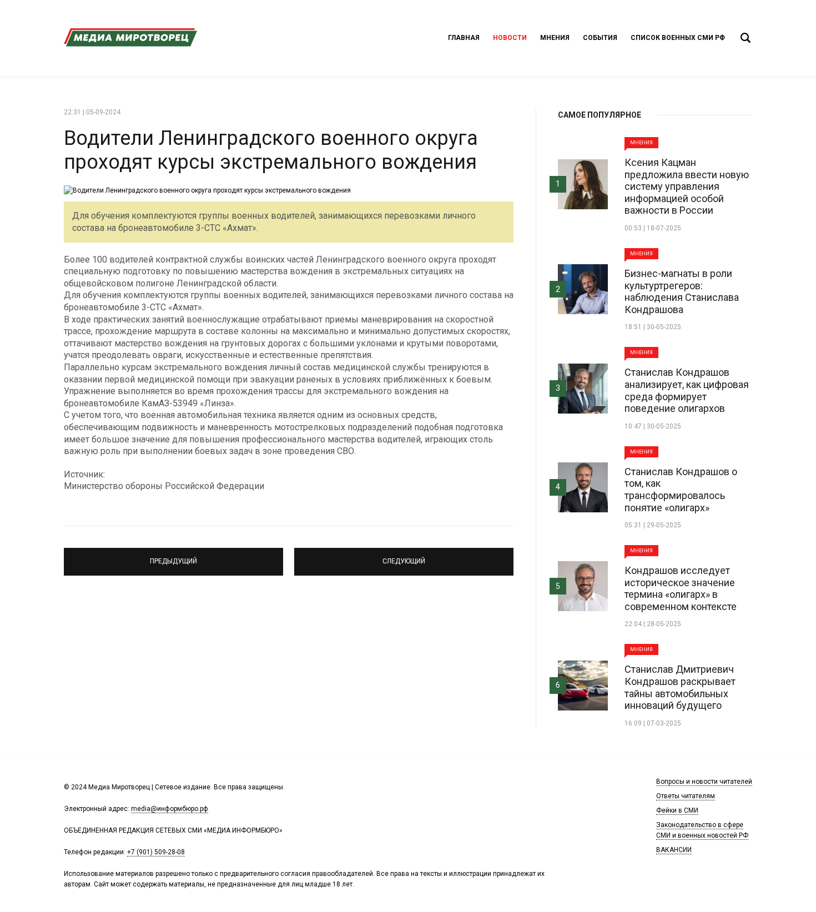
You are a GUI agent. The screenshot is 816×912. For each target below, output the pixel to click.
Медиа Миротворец (130, 38)
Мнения (555, 38)
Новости (510, 38)
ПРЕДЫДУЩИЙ (174, 557)
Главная (464, 38)
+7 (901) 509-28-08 (156, 852)
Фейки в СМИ (677, 810)
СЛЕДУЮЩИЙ (403, 557)
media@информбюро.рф (169, 809)
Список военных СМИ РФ (678, 38)
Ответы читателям (685, 796)
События (600, 38)
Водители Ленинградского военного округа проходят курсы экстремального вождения (271, 150)
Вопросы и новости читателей (704, 781)
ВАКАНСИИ (674, 850)
